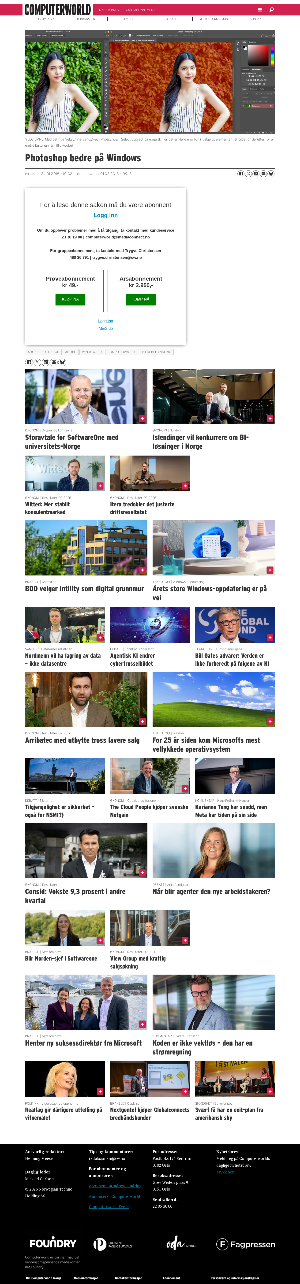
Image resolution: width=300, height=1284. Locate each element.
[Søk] (272, 9)
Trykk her (225, 1172)
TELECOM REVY (43, 19)
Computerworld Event (109, 1206)
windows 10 (92, 352)
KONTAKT (256, 19)
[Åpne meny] (260, 9)
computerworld (122, 352)
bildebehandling (156, 352)
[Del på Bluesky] (270, 173)
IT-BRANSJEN (86, 19)
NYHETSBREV (109, 10)
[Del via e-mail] (263, 173)
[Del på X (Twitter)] (248, 173)
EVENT (128, 19)
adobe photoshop (43, 352)
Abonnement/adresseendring (115, 1185)
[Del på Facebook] (240, 173)
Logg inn (106, 215)
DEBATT (171, 19)
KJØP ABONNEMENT (140, 10)
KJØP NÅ (70, 299)
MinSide (106, 328)
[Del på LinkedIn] (255, 173)
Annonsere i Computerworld (114, 1196)
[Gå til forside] (57, 9)
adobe (70, 352)
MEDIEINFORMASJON (213, 19)
